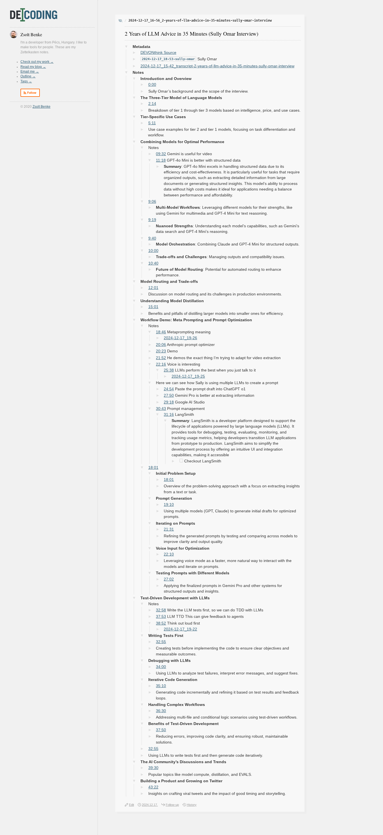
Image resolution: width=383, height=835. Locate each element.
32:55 (161, 642)
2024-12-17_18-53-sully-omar (168, 59)
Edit (131, 804)
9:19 (152, 220)
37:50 (161, 730)
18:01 (153, 467)
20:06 (161, 345)
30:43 (161, 409)
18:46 (161, 332)
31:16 (169, 414)
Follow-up (172, 804)
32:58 (161, 610)
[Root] (121, 21)
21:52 (161, 358)
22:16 (161, 364)
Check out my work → (37, 61)
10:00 (153, 251)
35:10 (161, 686)
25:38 (169, 370)
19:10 (169, 505)
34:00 (161, 667)
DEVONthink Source (158, 53)
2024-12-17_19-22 (180, 629)
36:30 (161, 711)
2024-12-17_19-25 (188, 376)
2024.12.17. (150, 804)
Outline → (28, 76)
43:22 (153, 787)
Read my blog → (33, 66)
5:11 (152, 123)
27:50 (169, 395)
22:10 (169, 554)
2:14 (152, 104)
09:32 (161, 154)
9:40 (152, 238)
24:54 (169, 389)
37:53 (161, 616)
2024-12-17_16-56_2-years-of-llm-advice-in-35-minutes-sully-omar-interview (200, 20)
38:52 (161, 623)
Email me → (29, 71)
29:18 (169, 402)
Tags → (26, 81)
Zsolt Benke (41, 106)
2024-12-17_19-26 (180, 338)
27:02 (169, 579)
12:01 (153, 288)
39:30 (153, 768)
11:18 (161, 160)
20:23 (161, 351)
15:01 (153, 307)
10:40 (153, 263)
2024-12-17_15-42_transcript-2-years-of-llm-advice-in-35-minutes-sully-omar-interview (217, 66)
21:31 (169, 529)
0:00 (152, 84)
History (192, 804)
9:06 (152, 201)
